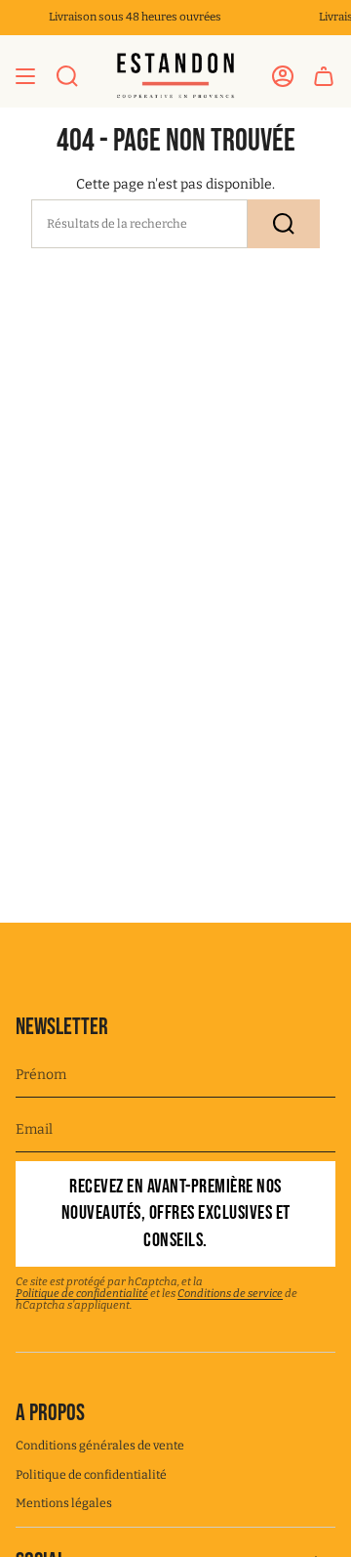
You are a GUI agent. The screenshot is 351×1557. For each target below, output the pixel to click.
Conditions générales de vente (100, 1445)
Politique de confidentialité (82, 1293)
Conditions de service (230, 1293)
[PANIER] (323, 76)
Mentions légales (64, 1503)
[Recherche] (284, 223)
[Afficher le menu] (25, 76)
